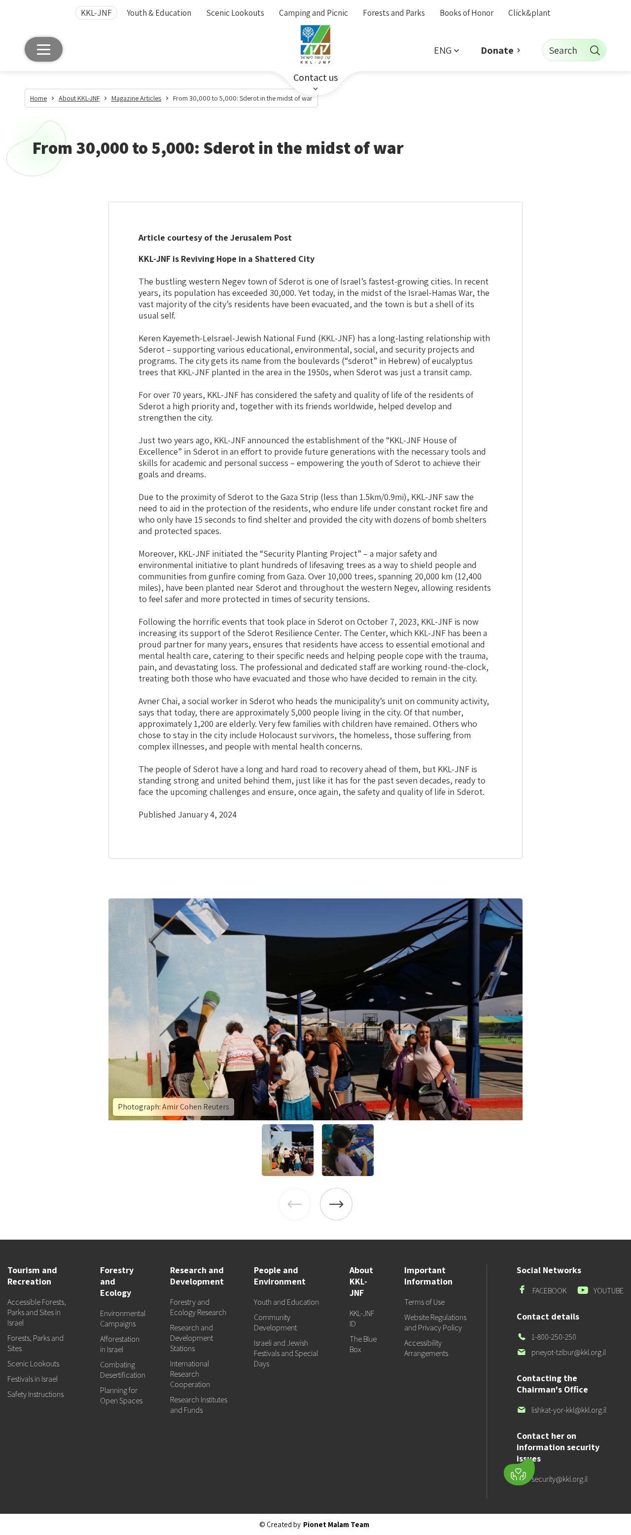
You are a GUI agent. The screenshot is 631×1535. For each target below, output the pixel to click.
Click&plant (529, 12)
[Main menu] (44, 49)
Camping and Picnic (313, 12)
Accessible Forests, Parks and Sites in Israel (36, 1312)
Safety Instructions (35, 1394)
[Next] (336, 1204)
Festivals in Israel (32, 1379)
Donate (497, 50)
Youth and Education (286, 1302)
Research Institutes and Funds (198, 1404)
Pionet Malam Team (336, 1524)
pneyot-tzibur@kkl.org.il (561, 1352)
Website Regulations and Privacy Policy (435, 1322)
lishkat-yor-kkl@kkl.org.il (561, 1410)
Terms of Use (424, 1302)
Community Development (275, 1322)
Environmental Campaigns (122, 1318)
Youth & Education (159, 12)
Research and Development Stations (191, 1338)
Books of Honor (466, 12)
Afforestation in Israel (120, 1344)
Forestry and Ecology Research (198, 1307)
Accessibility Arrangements (426, 1348)
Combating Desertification (122, 1369)
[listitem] (315, 1009)
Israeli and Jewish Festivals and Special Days (286, 1353)
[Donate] (519, 1472)
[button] (446, 50)
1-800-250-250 (546, 1337)
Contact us (315, 77)
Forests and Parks (394, 12)
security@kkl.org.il (552, 1479)
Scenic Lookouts (235, 12)
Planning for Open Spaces (121, 1395)
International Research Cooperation (190, 1374)
